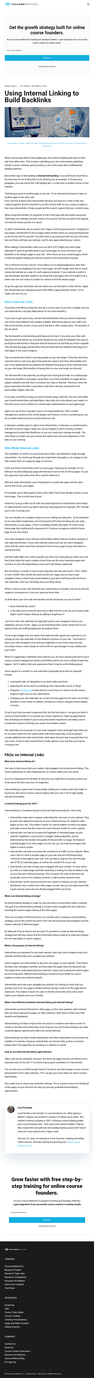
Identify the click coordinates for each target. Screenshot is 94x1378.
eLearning (9, 1305)
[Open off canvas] (88, 4)
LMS (7, 1308)
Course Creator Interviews (17, 1351)
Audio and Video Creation (17, 1323)
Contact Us (10, 1344)
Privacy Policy (31, 1374)
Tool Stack (10, 1288)
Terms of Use (42, 1374)
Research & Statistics (15, 1354)
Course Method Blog (14, 1358)
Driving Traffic (11, 86)
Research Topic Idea (14, 1273)
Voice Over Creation (14, 1284)
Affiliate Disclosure (54, 1374)
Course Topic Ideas (14, 1312)
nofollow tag (26, 690)
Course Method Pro (14, 1266)
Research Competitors (16, 1277)
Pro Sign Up (10, 1362)
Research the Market (15, 1281)
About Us (9, 1347)
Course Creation (12, 1316)
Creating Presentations (16, 1319)
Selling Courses (12, 1327)
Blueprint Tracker (13, 1270)
